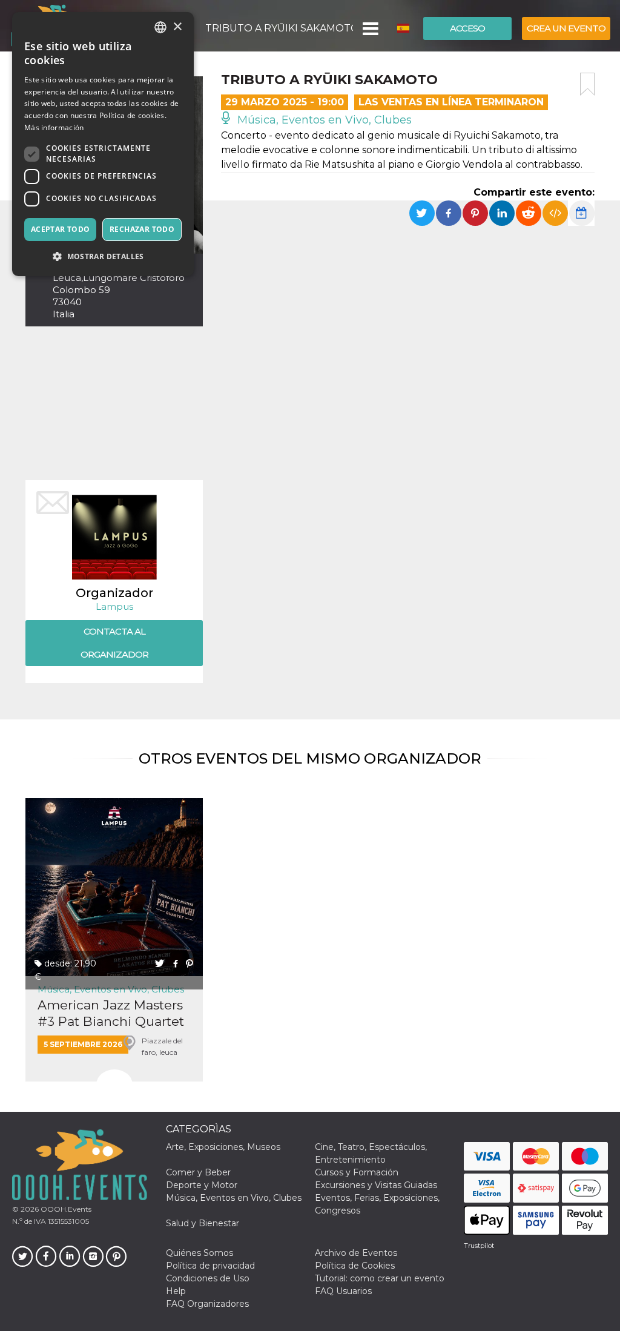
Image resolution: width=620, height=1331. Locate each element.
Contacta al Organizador (114, 643)
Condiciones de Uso (207, 1278)
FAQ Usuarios (343, 1291)
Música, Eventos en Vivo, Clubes (323, 120)
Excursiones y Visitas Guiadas (376, 1185)
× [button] (177, 26)
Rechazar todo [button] (142, 229)
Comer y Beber (198, 1172)
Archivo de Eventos (356, 1252)
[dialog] (103, 144)
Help (176, 1291)
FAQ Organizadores (207, 1303)
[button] (370, 28)
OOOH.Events (65, 1209)
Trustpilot (479, 1245)
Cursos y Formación (356, 1172)
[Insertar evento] (555, 213)
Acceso (467, 28)
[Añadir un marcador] (587, 84)
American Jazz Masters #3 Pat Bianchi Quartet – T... (111, 1013)
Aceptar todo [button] (60, 229)
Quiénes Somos (199, 1252)
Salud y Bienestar (202, 1223)
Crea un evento (566, 28)
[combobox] (160, 27)
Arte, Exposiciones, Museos (223, 1146)
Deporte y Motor (201, 1185)
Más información (54, 127)
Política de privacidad (210, 1265)
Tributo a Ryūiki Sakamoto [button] (279, 28)
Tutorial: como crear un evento (379, 1278)
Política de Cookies (355, 1265)
